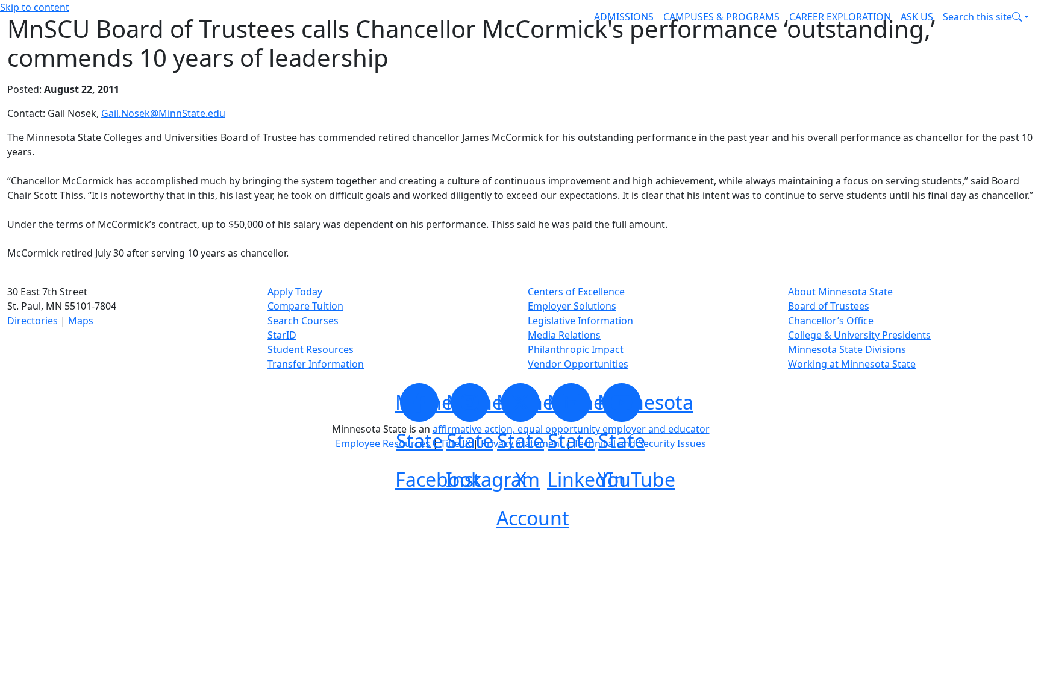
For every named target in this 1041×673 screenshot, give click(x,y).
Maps (80, 320)
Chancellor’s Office (831, 320)
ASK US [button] (917, 16)
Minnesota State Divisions (847, 349)
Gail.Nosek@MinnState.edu (163, 113)
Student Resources (310, 349)
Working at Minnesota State (852, 364)
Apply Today (294, 291)
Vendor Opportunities (578, 364)
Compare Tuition (305, 306)
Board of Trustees (828, 306)
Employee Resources (383, 443)
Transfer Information (315, 364)
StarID (281, 335)
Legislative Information (580, 320)
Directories (32, 320)
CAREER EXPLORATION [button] (840, 16)
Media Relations (564, 335)
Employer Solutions (572, 306)
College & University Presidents (859, 335)
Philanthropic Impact (576, 349)
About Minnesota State (840, 291)
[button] (986, 17)
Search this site (977, 16)
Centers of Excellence (576, 291)
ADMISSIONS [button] (624, 16)
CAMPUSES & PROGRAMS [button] (721, 16)
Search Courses (303, 320)
